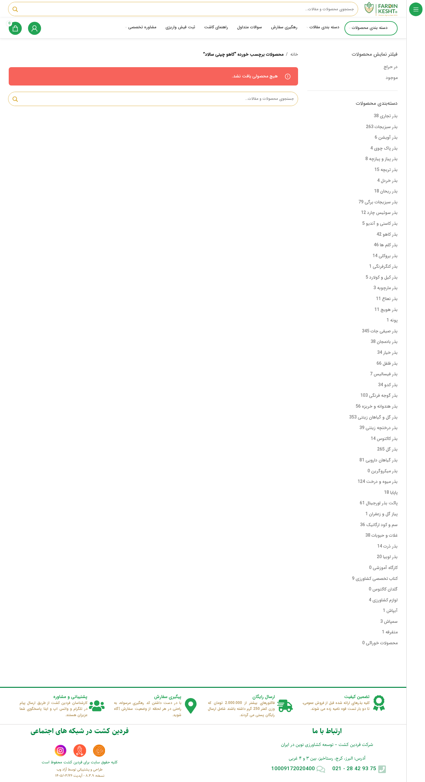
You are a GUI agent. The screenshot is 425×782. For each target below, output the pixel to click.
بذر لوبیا (390, 556)
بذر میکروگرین (384, 471)
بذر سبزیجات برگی (381, 202)
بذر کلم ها (389, 245)
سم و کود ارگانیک (382, 524)
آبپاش (392, 610)
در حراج (391, 66)
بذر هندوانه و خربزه (380, 406)
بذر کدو (391, 385)
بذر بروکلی (388, 255)
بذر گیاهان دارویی (382, 460)
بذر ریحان (389, 191)
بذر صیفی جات (384, 331)
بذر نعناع (390, 298)
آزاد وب (62, 769)
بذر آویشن (388, 137)
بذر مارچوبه (387, 288)
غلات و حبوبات (384, 535)
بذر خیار (390, 352)
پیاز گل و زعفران (383, 514)
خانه (294, 54)
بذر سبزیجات (386, 126)
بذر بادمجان (387, 341)
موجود (392, 77)
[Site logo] (381, 8)
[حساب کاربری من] (34, 28)
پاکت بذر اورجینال (382, 503)
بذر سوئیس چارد (382, 212)
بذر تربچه (389, 169)
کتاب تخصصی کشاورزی (377, 578)
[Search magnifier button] (15, 9)
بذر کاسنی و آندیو (382, 223)
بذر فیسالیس (386, 374)
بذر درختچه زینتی (382, 427)
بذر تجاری (389, 116)
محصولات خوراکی (382, 643)
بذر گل (392, 449)
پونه (394, 320)
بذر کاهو (390, 234)
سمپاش (391, 621)
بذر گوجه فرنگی (383, 395)
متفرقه (391, 632)
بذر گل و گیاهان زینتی (378, 417)
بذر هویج (389, 309)
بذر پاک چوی (386, 148)
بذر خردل (389, 180)
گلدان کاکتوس (385, 589)
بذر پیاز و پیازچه (383, 158)
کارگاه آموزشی (385, 567)
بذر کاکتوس (387, 438)
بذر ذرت (390, 546)
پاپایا (394, 492)
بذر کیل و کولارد (383, 277)
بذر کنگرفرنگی (385, 266)
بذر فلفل (390, 363)
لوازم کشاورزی (385, 600)
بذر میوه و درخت (382, 481)
